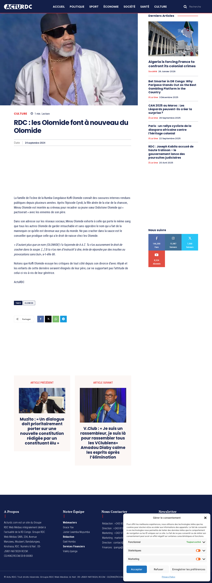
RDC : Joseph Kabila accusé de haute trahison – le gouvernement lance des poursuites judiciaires (170, 152)
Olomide (29, 303)
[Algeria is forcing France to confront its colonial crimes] (173, 38)
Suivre (173, 235)
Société (152, 71)
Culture (20, 113)
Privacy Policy (168, 577)
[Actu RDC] (21, 6)
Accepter (136, 569)
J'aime (157, 235)
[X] (48, 319)
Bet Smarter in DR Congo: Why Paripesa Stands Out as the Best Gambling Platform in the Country (172, 86)
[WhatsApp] (56, 319)
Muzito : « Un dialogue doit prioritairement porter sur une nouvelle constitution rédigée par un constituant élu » (42, 431)
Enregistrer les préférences (188, 569)
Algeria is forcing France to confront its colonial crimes (172, 63)
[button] (205, 517)
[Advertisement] (72, 170)
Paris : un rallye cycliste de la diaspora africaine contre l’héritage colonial (169, 129)
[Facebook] (40, 319)
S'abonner (157, 252)
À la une (153, 97)
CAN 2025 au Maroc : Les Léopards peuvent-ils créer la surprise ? (170, 109)
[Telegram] (63, 319)
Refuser (158, 569)
